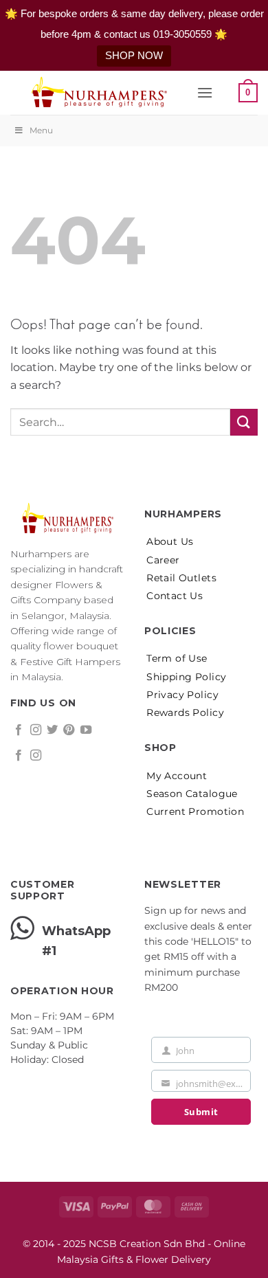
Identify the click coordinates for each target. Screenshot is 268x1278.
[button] (205, 92)
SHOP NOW (134, 55)
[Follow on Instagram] (35, 730)
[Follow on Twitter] (52, 730)
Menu (41, 130)
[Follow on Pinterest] (68, 730)
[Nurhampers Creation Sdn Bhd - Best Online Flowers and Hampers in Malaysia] (98, 93)
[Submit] (244, 422)
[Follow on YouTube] (85, 730)
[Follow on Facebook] (18, 730)
